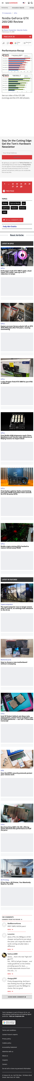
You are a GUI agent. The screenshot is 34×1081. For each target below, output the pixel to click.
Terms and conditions (9, 1030)
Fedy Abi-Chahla (22, 30)
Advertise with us (7, 1051)
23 (17, 184)
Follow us (18, 43)
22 (13, 184)
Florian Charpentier (10, 30)
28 (17, 186)
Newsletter (28, 43)
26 (29, 184)
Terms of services (24, 163)
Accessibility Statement (9, 1047)
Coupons (5, 1060)
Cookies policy (6, 1043)
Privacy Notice (27, 164)
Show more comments (16, 997)
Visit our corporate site (16, 1016)
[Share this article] (3, 43)
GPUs (15, 13)
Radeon (14, 208)
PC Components (6, 13)
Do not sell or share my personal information (16, 1068)
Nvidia (5, 203)
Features (5, 27)
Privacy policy (6, 1039)
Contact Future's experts (10, 1034)
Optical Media (15, 203)
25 (25, 184)
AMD (4, 212)
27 (13, 186)
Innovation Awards (18, 8)
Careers (4, 1064)
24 (21, 184)
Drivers (22, 208)
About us (5, 1056)
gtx (24, 203)
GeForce (6, 208)
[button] (32, 3)
